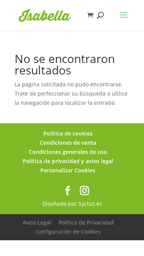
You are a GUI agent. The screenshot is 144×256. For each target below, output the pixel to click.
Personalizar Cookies (67, 170)
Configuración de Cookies (68, 231)
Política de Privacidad (86, 222)
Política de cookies (68, 133)
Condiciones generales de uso (68, 151)
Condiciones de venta (68, 142)
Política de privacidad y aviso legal (68, 161)
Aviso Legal (37, 222)
